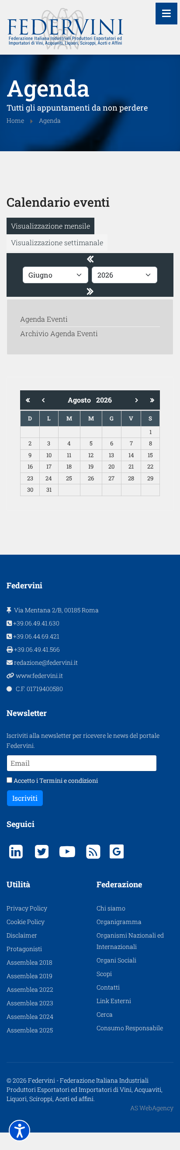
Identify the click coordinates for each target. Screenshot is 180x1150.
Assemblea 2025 (30, 1030)
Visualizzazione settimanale (57, 242)
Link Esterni (114, 1001)
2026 (104, 399)
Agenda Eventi (44, 318)
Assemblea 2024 (30, 1016)
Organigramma (119, 921)
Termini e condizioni (68, 780)
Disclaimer (22, 935)
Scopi (104, 973)
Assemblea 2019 (29, 976)
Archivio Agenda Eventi (59, 333)
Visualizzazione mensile (50, 225)
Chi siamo (111, 908)
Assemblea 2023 (30, 1003)
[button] (19, 1130)
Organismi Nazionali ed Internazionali (130, 941)
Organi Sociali (116, 960)
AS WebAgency (151, 1108)
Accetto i (55, 780)
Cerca (105, 1014)
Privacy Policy (27, 908)
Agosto (82, 399)
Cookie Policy (26, 921)
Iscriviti (25, 798)
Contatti (108, 987)
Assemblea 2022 (30, 989)
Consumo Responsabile (130, 1028)
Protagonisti (24, 949)
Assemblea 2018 (29, 962)
